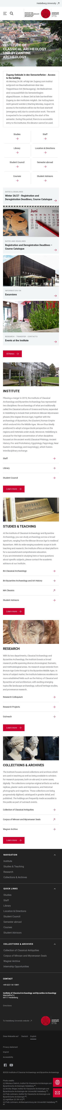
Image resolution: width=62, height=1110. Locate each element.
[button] (29, 854)
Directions (7, 1005)
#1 (35, 1085)
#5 (56, 1102)
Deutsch (24, 1036)
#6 (4, 1104)
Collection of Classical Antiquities (21, 950)
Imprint (6, 1052)
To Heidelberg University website (16, 1021)
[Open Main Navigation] (6, 13)
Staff (6, 900)
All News (10, 354)
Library (7, 905)
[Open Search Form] (13, 13)
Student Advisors (12, 932)
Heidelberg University (46, 3)
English (33, 1036)
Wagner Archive (11, 961)
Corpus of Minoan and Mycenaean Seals (25, 955)
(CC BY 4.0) (18, 1099)
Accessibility (8, 1057)
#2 (47, 1091)
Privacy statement (10, 1047)
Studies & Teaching (13, 866)
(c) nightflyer (8, 1099)
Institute (7, 861)
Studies (7, 895)
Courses (7, 927)
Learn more (11, 489)
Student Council (11, 916)
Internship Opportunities (16, 966)
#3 (26, 1096)
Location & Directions (14, 911)
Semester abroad (12, 921)
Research (8, 871)
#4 (24, 1099)
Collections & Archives (15, 877)
